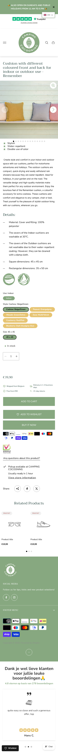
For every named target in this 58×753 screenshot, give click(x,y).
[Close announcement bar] (53, 7)
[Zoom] (53, 85)
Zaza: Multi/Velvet (41, 315)
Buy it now (29, 425)
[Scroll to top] (29, 652)
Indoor (9, 298)
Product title (7, 539)
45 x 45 (9, 337)
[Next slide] (53, 109)
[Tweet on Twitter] (36, 488)
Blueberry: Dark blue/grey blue (20, 325)
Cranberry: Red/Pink (15, 320)
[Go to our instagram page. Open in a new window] (14, 597)
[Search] (46, 42)
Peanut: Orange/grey (42, 309)
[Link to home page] (10, 570)
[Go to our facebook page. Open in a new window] (6, 597)
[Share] (17, 488)
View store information (22, 477)
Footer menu (10, 610)
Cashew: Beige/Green (16, 309)
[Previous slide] (4, 109)
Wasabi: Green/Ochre (15, 315)
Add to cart (29, 401)
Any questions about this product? (21, 458)
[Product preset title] (14, 524)
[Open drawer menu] (4, 42)
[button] (13, 141)
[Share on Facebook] (27, 488)
